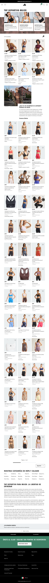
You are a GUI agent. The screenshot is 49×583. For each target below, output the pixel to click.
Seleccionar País (35, 568)
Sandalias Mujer (6, 476)
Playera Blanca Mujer (40, 476)
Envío (5, 555)
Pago (33, 555)
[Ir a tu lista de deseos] (5, 4)
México (26, 577)
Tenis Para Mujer (6, 479)
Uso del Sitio (34, 565)
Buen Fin (6, 558)
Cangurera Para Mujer (41, 474)
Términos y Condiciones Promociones (9, 569)
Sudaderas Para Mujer (13, 474)
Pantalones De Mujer (41, 479)
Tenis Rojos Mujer (34, 476)
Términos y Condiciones (22, 565)
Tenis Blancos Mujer (6, 474)
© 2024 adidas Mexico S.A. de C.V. (24, 581)
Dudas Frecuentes (21, 551)
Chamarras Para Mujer (13, 476)
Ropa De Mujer (27, 474)
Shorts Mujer (35, 473)
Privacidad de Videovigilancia (23, 568)
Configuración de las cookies (10, 565)
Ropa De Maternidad (20, 479)
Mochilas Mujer (20, 476)
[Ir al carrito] (46, 4)
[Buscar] (43, 4)
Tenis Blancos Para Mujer (20, 474)
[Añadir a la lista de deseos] (15, 41)
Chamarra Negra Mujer (35, 479)
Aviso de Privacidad (8, 573)
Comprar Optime (23, 118)
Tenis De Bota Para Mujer (27, 479)
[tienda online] (24, 5)
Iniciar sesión (13, 534)
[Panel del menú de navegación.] (2, 4)
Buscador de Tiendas (8, 551)
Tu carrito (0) (35, 534)
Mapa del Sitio (34, 551)
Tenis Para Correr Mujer (28, 476)
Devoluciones (20, 555)
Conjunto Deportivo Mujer (13, 479)
